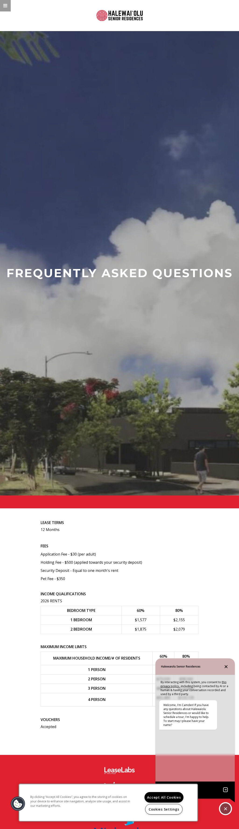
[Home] (119, 15)
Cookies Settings (164, 809)
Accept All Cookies (164, 797)
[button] (5, 5)
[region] (108, 803)
